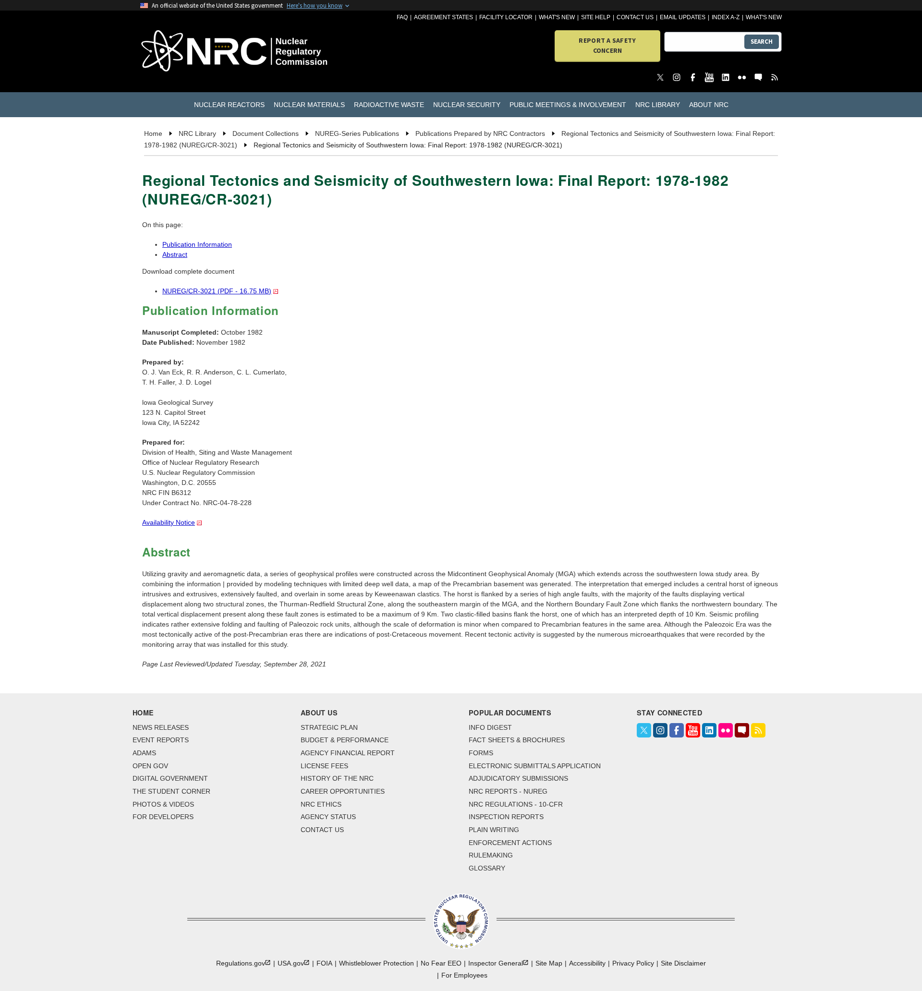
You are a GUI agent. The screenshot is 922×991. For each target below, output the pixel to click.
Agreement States (443, 17)
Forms (481, 753)
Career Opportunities (343, 791)
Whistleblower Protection (376, 963)
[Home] (191, 51)
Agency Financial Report (348, 753)
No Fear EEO (441, 963)
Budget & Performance (344, 740)
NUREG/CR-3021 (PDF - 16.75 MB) (216, 291)
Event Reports (161, 740)
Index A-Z (726, 17)
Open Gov (150, 766)
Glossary (487, 868)
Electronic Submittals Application (535, 766)
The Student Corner (171, 791)
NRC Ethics (321, 804)
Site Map (548, 963)
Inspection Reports (506, 817)
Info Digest (490, 727)
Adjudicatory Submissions (518, 778)
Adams (144, 753)
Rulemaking (491, 855)
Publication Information (197, 244)
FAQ (402, 17)
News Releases (161, 727)
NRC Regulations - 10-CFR (516, 804)
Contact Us (635, 17)
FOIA (324, 963)
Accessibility (587, 963)
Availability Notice (168, 522)
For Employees (464, 975)
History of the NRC (337, 778)
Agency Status (328, 817)
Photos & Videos (163, 804)
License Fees (324, 766)
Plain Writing (494, 830)
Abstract (174, 254)
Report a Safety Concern (607, 45)
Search (762, 41)
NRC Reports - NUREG (508, 791)
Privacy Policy (633, 963)
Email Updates (682, 17)
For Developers (163, 817)
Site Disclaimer (683, 963)
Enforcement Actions (510, 842)
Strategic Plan (329, 727)
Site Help (595, 17)
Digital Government (170, 778)
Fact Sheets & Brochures (517, 740)
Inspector (495, 963)
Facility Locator (506, 17)
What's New (557, 17)
